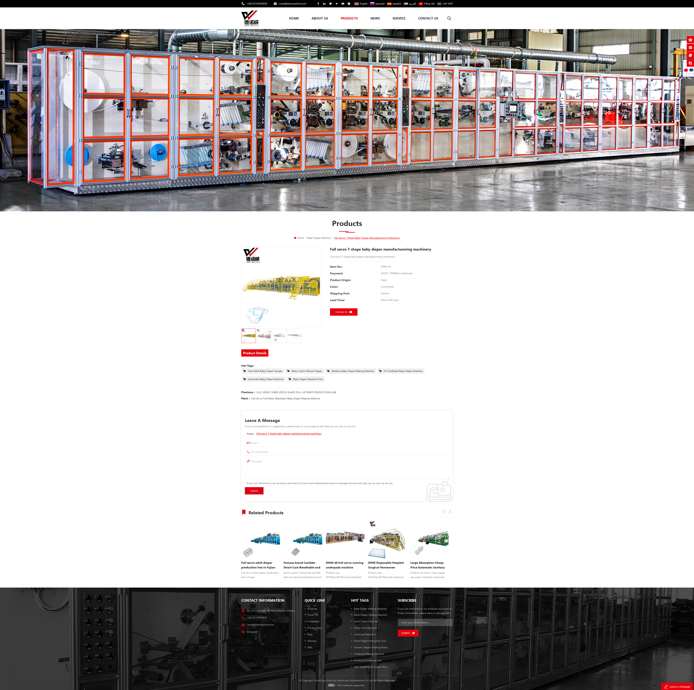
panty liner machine (365, 627)
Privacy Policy (314, 627)
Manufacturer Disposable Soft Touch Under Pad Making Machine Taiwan (343, 565)
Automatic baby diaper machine (266, 379)
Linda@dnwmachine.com (292, 3)
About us (312, 614)
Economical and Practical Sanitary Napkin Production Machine (387, 545)
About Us (320, 18)
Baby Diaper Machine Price (308, 379)
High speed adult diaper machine (371, 667)
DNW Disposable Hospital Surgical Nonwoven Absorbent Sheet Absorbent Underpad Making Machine (260, 565)
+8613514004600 (257, 3)
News (375, 18)
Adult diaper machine (366, 621)
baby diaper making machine (370, 608)
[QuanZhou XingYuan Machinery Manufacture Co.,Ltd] (250, 18)
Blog (309, 634)
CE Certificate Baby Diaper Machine (403, 371)
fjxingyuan (252, 631)
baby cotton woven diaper (307, 371)
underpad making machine (369, 654)
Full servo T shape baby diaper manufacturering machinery (289, 434)
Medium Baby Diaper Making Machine (353, 371)
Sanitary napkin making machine (371, 647)
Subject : (284, 433)
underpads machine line (367, 660)
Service (399, 18)
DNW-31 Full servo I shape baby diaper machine (428, 565)
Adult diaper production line (370, 640)
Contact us (313, 621)
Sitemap (311, 640)
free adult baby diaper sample (265, 371)
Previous (444, 512)
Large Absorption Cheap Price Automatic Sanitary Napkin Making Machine (301, 565)
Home (294, 18)
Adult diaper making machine (370, 614)
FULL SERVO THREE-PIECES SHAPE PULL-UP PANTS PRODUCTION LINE (296, 392)
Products (349, 18)
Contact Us (428, 18)
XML (309, 647)
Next (450, 512)
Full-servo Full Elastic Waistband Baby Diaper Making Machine (285, 398)
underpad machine (364, 634)
